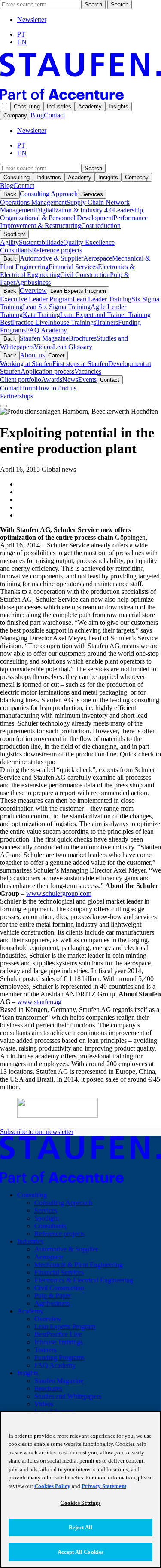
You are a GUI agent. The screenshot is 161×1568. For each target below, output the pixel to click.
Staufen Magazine (44, 338)
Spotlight (14, 234)
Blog (37, 115)
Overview (33, 290)
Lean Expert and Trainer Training (105, 314)
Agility (9, 242)
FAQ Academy (46, 330)
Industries (59, 106)
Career (56, 355)
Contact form (18, 388)
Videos (43, 346)
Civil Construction (85, 274)
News (70, 379)
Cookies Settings (80, 1503)
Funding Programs (59, 1357)
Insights (118, 106)
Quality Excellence (89, 242)
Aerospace (97, 258)
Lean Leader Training (102, 299)
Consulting (27, 106)
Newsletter (31, 19)
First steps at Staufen (80, 363)
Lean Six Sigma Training (57, 307)
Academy (90, 106)
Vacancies (87, 371)
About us (32, 355)
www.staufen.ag (39, 1001)
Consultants (16, 250)
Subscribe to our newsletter (36, 1131)
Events (87, 379)
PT (21, 34)
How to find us (56, 388)
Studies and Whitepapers (67, 1396)
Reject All (80, 1527)
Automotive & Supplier (51, 258)
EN (22, 42)
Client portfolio (20, 379)
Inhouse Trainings (72, 322)
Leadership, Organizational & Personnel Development (72, 213)
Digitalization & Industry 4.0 (74, 210)
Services (92, 194)
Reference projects (57, 250)
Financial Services (73, 267)
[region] (80, 1489)
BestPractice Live (24, 322)
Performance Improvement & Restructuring (74, 221)
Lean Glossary (72, 346)
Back (9, 194)
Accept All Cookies (80, 1552)
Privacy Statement (104, 1486)
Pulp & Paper (52, 1295)
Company (15, 115)
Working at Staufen (26, 363)
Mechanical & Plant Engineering (78, 1264)
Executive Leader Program (36, 299)
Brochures (83, 338)
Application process (47, 371)
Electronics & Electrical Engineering (83, 1280)
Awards (51, 379)
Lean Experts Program (78, 291)
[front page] (80, 97)
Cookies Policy (52, 1486)
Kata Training (41, 314)
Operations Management (33, 202)
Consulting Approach (49, 193)
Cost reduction (101, 225)
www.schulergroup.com (58, 893)
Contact (54, 115)
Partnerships (16, 396)
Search (93, 4)
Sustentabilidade (41, 242)
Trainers (107, 322)
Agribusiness (33, 282)
